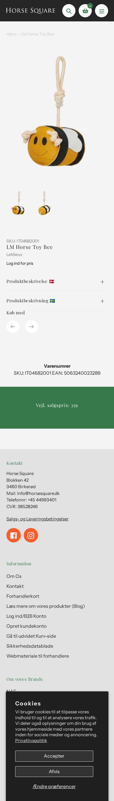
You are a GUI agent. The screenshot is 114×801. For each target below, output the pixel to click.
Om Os (14, 576)
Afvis (54, 771)
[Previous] (12, 326)
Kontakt (15, 586)
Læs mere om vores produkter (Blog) (45, 606)
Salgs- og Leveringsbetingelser (37, 519)
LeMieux (14, 254)
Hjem (11, 34)
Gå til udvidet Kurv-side (31, 636)
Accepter (54, 756)
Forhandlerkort (22, 596)
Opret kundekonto (26, 626)
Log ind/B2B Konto (26, 616)
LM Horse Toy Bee (37, 34)
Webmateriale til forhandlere (37, 656)
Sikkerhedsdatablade (29, 646)
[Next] (31, 326)
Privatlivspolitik (31, 740)
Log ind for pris (19, 263)
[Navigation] (101, 10)
